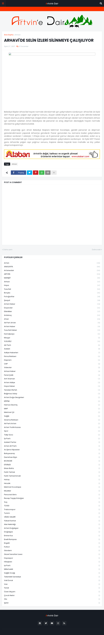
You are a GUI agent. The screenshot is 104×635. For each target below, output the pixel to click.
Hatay (52, 479)
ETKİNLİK (52, 464)
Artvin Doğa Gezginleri (52, 397)
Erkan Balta (52, 468)
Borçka (52, 292)
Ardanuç (52, 315)
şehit (52, 603)
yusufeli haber (52, 330)
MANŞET (52, 278)
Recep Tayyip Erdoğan (52, 498)
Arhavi (17, 34)
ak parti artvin (52, 423)
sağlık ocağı (52, 573)
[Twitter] (29, 172)
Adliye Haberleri (52, 352)
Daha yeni (7, 249)
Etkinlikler (52, 311)
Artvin (52, 263)
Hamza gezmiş (52, 405)
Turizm (52, 513)
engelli (52, 543)
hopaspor (52, 558)
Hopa (52, 285)
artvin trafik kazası (52, 427)
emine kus (52, 535)
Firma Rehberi (52, 356)
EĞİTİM (52, 401)
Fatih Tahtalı (52, 472)
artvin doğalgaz (52, 528)
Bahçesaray (52, 453)
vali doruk (52, 580)
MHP (52, 408)
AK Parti (52, 345)
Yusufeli (52, 289)
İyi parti (52, 438)
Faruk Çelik (52, 375)
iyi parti (52, 565)
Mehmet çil (52, 412)
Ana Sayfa (8, 34)
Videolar (52, 367)
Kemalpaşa (52, 334)
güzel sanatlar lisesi (52, 554)
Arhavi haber (52, 371)
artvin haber (52, 304)
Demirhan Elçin (52, 457)
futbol (52, 547)
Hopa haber (52, 386)
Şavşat (52, 300)
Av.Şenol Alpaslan (52, 449)
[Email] (48, 172)
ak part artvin (52, 322)
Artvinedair (52, 270)
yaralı (52, 588)
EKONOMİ (52, 461)
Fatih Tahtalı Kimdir (52, 476)
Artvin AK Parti (52, 446)
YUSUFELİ (52, 341)
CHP (52, 364)
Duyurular (52, 307)
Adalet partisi (52, 442)
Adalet (52, 348)
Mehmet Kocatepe (52, 487)
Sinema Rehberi (52, 420)
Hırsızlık (52, 483)
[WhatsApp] (41, 172)
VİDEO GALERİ (52, 517)
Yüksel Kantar (52, 520)
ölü (52, 599)
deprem (52, 360)
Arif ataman (52, 378)
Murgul (52, 337)
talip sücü (52, 434)
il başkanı (52, 561)
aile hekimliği (52, 524)
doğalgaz (52, 531)
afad (52, 319)
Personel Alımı (52, 494)
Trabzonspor (52, 509)
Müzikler (52, 490)
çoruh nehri (52, 595)
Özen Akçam (52, 591)
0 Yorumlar (23, 46)
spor (52, 431)
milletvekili (52, 569)
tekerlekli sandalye (52, 576)
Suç (52, 502)
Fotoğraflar (52, 296)
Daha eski (96, 249)
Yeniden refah (52, 390)
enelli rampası (52, 539)
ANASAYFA (52, 266)
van (52, 584)
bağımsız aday (52, 393)
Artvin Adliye (52, 382)
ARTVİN (52, 274)
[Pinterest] (35, 172)
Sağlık (52, 416)
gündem (52, 550)
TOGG (52, 505)
